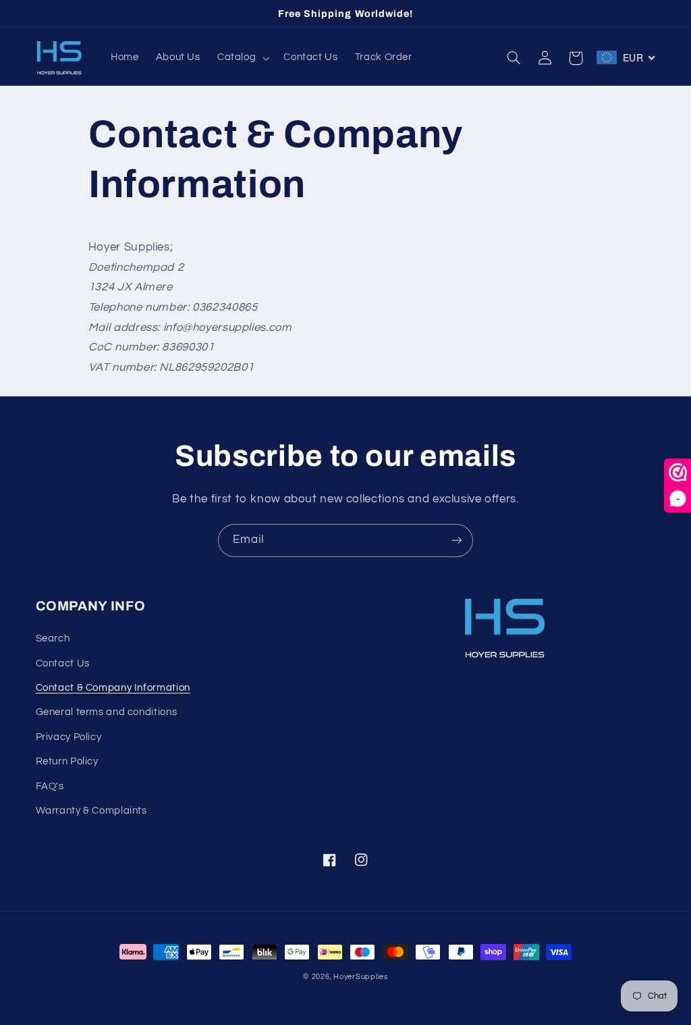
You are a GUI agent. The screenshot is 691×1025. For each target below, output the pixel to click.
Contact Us (63, 663)
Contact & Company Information (113, 688)
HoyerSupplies (360, 976)
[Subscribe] (456, 540)
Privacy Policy (69, 737)
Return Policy (67, 761)
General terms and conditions (106, 712)
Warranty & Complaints (91, 811)
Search (53, 638)
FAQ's (50, 786)
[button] (242, 58)
